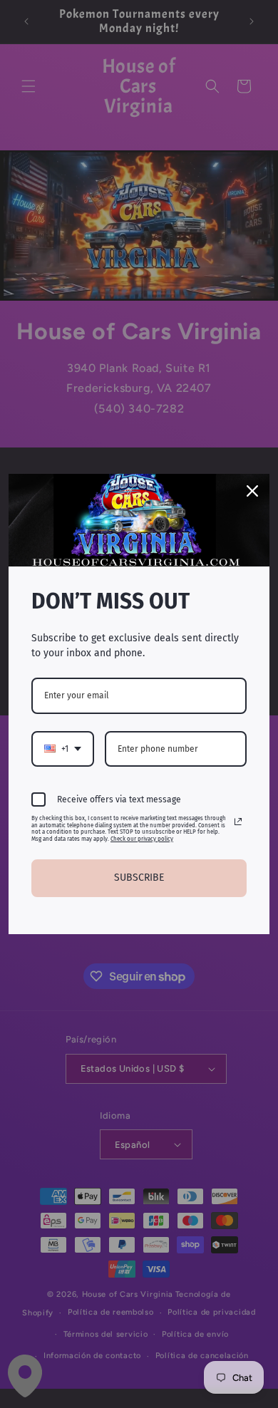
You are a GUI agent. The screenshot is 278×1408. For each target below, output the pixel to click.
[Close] (252, 491)
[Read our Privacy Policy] (238, 821)
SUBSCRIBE (139, 877)
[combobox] (62, 749)
